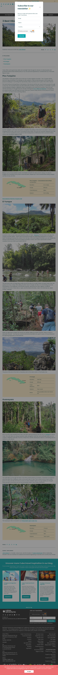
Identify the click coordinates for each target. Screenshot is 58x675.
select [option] (19, 27)
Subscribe (21, 36)
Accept (29, 671)
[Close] (40, 7)
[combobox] (29, 26)
